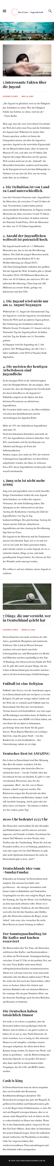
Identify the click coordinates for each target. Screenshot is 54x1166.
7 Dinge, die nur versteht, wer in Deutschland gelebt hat (27, 617)
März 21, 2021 (28, 630)
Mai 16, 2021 (28, 96)
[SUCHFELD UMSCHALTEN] (49, 11)
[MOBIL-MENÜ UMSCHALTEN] (4, 11)
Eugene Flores (10, 96)
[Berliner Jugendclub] (27, 12)
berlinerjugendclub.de (33, 1161)
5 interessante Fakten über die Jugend (24, 84)
